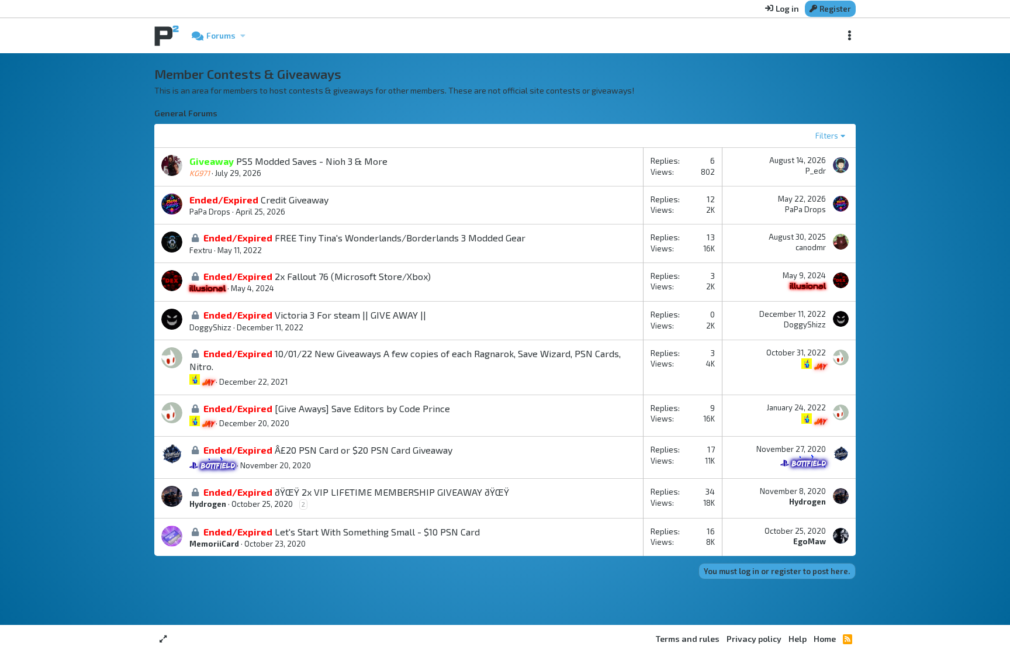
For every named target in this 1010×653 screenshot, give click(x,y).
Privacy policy (754, 639)
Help (797, 639)
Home (825, 639)
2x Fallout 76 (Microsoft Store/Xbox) (353, 276)
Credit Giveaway (294, 199)
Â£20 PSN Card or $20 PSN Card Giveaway (363, 449)
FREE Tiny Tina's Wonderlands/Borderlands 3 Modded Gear (400, 237)
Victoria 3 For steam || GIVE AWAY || (350, 314)
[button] (242, 35)
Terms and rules (688, 639)
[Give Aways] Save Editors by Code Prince (362, 408)
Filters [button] (826, 135)
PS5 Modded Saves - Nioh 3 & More (312, 161)
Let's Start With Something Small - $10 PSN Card (377, 531)
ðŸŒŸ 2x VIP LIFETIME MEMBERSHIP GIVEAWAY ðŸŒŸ (392, 491)
